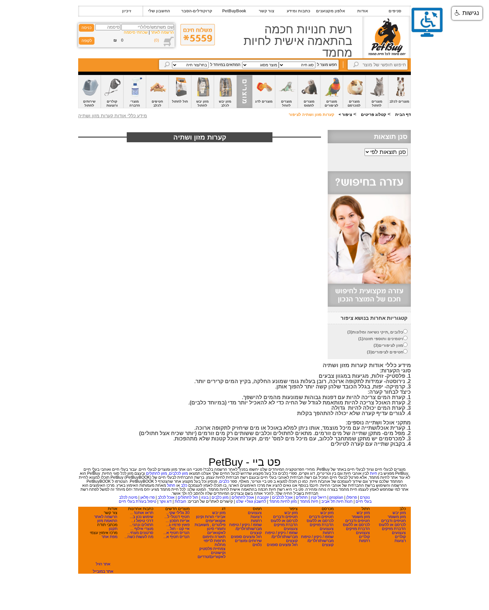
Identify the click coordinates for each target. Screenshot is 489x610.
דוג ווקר (165, 501)
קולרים (400, 536)
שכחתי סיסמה (136, 32)
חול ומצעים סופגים (282, 544)
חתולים (302, 497)
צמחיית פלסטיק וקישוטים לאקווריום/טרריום (212, 552)
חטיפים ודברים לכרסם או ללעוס (392, 522)
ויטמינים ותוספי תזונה (383, 338)
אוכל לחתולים (243, 497)
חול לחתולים (188, 497)
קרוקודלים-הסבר (196, 11)
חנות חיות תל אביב (337, 501)
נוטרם (365, 497)
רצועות (400, 540)
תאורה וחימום (214, 536)
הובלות (180, 501)
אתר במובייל (103, 571)
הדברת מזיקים (394, 528)
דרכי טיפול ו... (142, 520)
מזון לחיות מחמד (283, 501)
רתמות (364, 540)
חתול (171, 485)
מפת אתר (109, 536)
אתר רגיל (103, 564)
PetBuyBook (234, 11)
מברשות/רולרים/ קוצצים (320, 542)
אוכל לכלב (166, 497)
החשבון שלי (159, 11)
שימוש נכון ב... (141, 516)
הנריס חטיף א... (176, 532)
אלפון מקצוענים (330, 11)
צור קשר (266, 11)
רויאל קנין (318, 497)
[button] (467, 13)
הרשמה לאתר (162, 32)
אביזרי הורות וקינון (211, 516)
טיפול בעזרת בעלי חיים (137, 501)
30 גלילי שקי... (178, 512)
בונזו (205, 497)
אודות (362, 11)
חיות (373, 473)
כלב (184, 485)
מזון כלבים (220, 497)
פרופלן (351, 497)
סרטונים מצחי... (140, 532)
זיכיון (126, 11)
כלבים (224, 481)
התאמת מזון (107, 520)
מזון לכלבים (178, 473)
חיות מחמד (309, 501)
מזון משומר (397, 516)
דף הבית (403, 114)
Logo (386, 37)
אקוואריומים (216, 520)
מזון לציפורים (391, 345)
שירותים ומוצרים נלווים (248, 542)
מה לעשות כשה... (138, 536)
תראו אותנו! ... (141, 512)
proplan (336, 497)
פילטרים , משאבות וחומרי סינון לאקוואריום (210, 528)
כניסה (86, 27)
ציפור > (345, 114)
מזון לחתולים (156, 473)
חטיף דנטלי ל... (177, 516)
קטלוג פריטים (373, 114)
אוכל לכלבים (282, 497)
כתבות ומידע (298, 11)
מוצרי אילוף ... (141, 528)
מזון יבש (399, 512)
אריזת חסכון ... (178, 520)
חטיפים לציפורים (387, 352)
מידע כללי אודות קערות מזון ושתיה (112, 115)
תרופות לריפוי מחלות (215, 542)
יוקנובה (263, 497)
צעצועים (399, 532)
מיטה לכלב (128, 497)
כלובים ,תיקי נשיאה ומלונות (377, 332)
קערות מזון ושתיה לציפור (311, 114)
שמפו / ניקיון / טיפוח (317, 536)
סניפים (395, 11)
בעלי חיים (364, 501)
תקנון (113, 528)
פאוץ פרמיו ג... (178, 524)
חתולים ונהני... (141, 524)
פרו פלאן (147, 497)
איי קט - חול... (178, 528)
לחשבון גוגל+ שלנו (251, 501)
